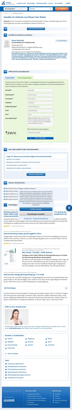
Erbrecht (61, 53)
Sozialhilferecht (23, 58)
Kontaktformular (15, 328)
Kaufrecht (21, 55)
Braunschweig (12, 345)
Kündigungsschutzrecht (31, 55)
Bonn (50, 342)
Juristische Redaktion (33, 404)
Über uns (57, 402)
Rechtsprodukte (41, 3)
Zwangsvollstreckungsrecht (47, 59)
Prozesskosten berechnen (17, 369)
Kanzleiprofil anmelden (34, 394)
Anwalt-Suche (21, 3)
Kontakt (57, 396)
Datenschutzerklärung (40, 218)
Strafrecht (57, 58)
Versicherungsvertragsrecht (23, 59)
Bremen (30, 345)
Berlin (50, 339)
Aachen (10, 339)
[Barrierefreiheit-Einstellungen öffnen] (69, 208)
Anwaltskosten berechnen (17, 366)
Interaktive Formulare (15, 378)
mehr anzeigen (13, 353)
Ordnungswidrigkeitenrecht (54, 55)
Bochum (30, 342)
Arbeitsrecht (30, 53)
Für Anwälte (59, 3)
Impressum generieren (16, 364)
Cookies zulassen (36, 209)
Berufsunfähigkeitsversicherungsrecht (46, 53)
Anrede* (8, 90)
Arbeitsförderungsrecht (19, 53)
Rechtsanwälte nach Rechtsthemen (37, 400)
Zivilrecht (35, 59)
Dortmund (11, 348)
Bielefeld (10, 342)
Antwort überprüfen (36, 174)
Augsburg (31, 339)
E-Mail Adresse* (11, 107)
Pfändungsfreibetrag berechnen (19, 375)
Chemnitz (51, 345)
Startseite (57, 394)
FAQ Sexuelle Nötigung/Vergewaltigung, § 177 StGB (24, 275)
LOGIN (68, 3)
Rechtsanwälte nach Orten (34, 396)
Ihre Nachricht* (11, 118)
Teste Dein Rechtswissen (36, 28)
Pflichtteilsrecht (29, 56)
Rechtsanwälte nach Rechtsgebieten (37, 398)
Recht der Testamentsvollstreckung (45, 56)
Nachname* (9, 95)
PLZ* (7, 110)
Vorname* (9, 99)
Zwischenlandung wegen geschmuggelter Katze (22, 233)
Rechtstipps (31, 3)
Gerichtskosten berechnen (17, 372)
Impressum (28, 218)
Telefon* (8, 103)
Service (50, 3)
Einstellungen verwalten (36, 214)
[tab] (10, 78)
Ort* (7, 114)
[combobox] (40, 90)
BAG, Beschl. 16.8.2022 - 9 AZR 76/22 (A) (37, 252)
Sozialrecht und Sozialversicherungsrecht (41, 58)
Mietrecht (42, 55)
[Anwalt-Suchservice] (11, 4)
